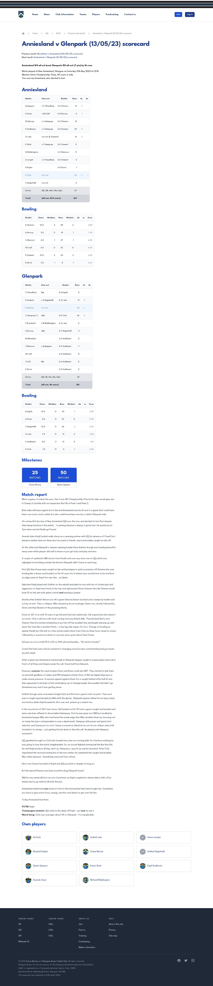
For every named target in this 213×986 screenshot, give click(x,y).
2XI (46, 33)
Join (178, 14)
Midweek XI (23, 942)
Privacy (112, 930)
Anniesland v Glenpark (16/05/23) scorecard (55, 57)
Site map (113, 936)
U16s (51, 924)
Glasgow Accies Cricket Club (54, 961)
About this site (116, 924)
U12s (51, 936)
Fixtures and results (76, 33)
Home (35, 14)
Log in (190, 14)
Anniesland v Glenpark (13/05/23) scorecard (112, 33)
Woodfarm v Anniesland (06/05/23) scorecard (60, 54)
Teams (83, 14)
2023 (58, 33)
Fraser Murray (32, 961)
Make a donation (87, 947)
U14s (51, 930)
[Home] (23, 33)
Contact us (130, 14)
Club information (64, 14)
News (47, 14)
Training (82, 936)
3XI (19, 936)
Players (96, 14)
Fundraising (112, 14)
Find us (82, 930)
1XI (19, 924)
